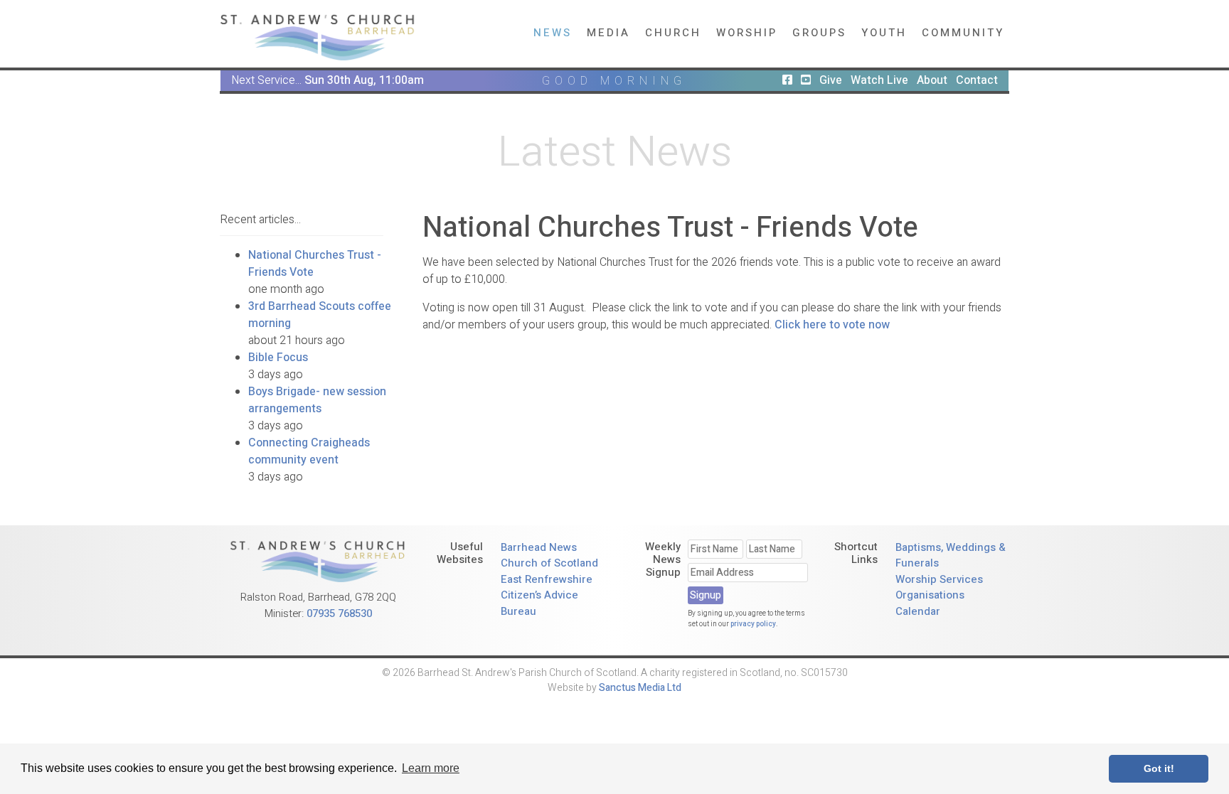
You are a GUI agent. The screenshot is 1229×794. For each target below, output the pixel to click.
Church (673, 33)
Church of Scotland (549, 563)
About (932, 80)
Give (830, 80)
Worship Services (939, 579)
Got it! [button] (1159, 768)
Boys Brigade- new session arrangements (317, 400)
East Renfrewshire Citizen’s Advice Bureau (546, 595)
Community (963, 33)
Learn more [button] (430, 768)
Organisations (929, 595)
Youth (884, 33)
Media (608, 33)
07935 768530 (339, 613)
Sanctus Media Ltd (640, 687)
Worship (746, 33)
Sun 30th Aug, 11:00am (364, 80)
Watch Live (879, 80)
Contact (977, 80)
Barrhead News (539, 547)
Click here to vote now (832, 324)
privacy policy (753, 624)
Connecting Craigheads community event (309, 451)
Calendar (917, 611)
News (552, 33)
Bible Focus (278, 357)
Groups (819, 33)
